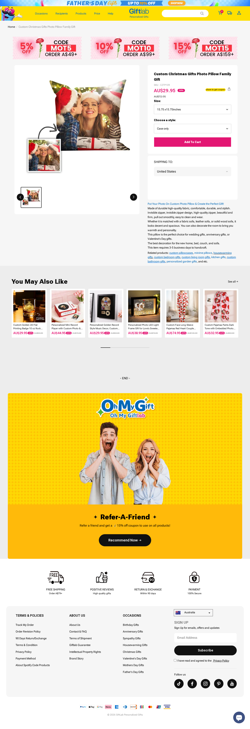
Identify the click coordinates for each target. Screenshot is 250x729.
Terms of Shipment (80, 638)
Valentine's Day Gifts (135, 658)
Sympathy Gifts (132, 638)
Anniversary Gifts (133, 631)
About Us (74, 624)
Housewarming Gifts (135, 645)
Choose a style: (165, 120)
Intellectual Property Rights (85, 651)
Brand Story (76, 658)
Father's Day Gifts (133, 672)
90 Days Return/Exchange (31, 638)
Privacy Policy (23, 651)
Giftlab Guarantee (79, 645)
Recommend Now (123, 540)
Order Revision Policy (28, 631)
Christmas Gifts (132, 651)
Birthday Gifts (131, 624)
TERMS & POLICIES (30, 615)
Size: (157, 101)
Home (11, 26)
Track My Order (25, 624)
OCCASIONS (132, 615)
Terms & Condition (27, 645)
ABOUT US (77, 615)
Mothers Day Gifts (133, 665)
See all (232, 281)
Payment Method (26, 658)
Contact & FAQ (78, 631)
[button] (20, 197)
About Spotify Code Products (33, 665)
